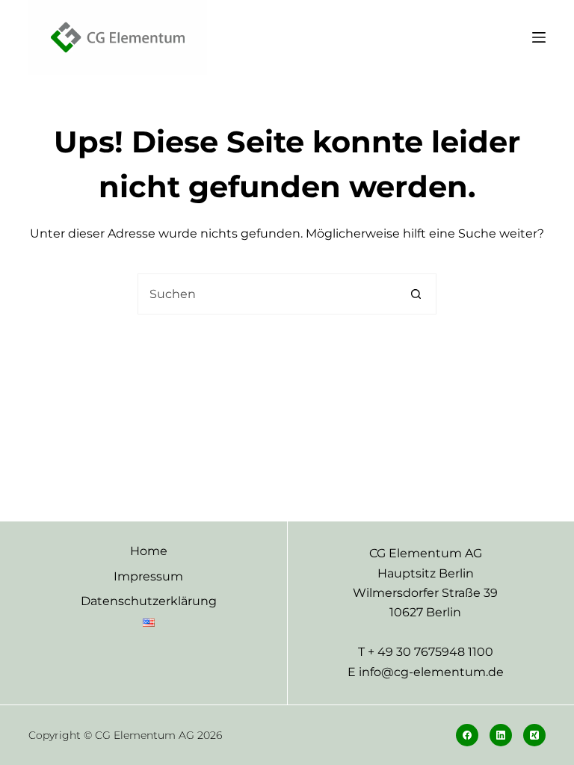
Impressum (148, 576)
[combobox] (267, 294)
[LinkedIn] (501, 735)
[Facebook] (467, 735)
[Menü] (539, 37)
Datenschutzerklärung (149, 601)
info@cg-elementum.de (431, 672)
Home (148, 551)
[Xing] (534, 735)
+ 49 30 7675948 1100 (430, 652)
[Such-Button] (416, 294)
